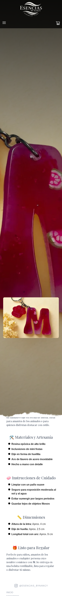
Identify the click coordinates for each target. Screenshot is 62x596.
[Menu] (4, 22)
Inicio (9, 592)
